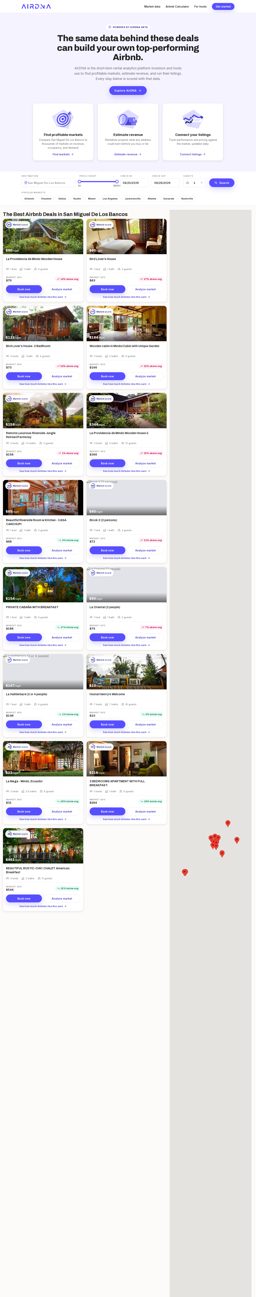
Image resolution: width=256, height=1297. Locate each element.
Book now (23, 289)
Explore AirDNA (128, 91)
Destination (30, 176)
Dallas (62, 198)
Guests (188, 176)
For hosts (200, 6)
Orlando (29, 198)
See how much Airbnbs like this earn (43, 296)
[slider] (79, 181)
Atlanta (152, 198)
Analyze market (62, 289)
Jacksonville (133, 198)
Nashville (187, 198)
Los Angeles (110, 198)
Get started (223, 6)
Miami (92, 198)
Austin (77, 198)
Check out (159, 176)
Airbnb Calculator (177, 6)
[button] (222, 854)
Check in (126, 176)
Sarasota (168, 198)
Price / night (88, 176)
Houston (46, 198)
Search (221, 183)
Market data (152, 6)
